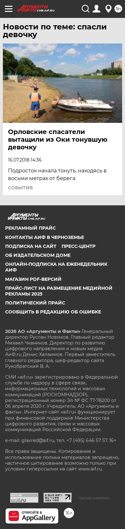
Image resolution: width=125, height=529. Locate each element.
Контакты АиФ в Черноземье (44, 237)
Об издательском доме (38, 255)
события (20, 188)
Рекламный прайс (30, 228)
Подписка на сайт (30, 246)
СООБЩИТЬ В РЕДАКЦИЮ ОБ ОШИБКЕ (53, 312)
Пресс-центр (79, 246)
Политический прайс (35, 303)
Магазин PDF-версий (33, 279)
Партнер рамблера (94, 498)
